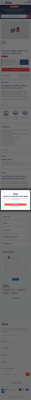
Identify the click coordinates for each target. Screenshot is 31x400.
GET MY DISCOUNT (15, 204)
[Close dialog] (29, 191)
